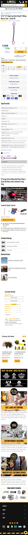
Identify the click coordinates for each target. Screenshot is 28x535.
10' (3, 69)
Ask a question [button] (14, 300)
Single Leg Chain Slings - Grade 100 (13, 12)
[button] (1, 2)
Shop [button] (4, 518)
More (3, 174)
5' (13, 67)
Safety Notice (6, 152)
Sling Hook (4, 60)
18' (24, 69)
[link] (11, 228)
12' (8, 69)
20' (3, 71)
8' (24, 67)
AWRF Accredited (7, 149)
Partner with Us (14, 83)
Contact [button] (5, 506)
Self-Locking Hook (21, 60)
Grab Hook (11, 60)
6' (19, 67)
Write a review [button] (14, 297)
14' (14, 69)
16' (19, 69)
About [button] (4, 510)
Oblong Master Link (7, 62)
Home (2, 12)
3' (3, 67)
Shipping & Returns (14, 77)
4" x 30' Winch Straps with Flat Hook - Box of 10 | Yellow (20, 352)
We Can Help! (14, 89)
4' (8, 67)
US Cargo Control (12, 530)
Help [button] (4, 514)
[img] (12, 318)
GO (25, 5)
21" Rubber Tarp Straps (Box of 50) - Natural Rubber (7, 352)
